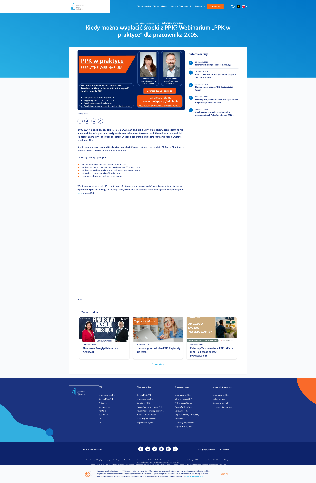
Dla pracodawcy (160, 6)
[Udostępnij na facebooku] (81, 121)
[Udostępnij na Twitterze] (87, 121)
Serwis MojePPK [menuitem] (106, 399)
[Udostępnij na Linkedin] (94, 121)
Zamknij (224, 474)
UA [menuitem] (100, 419)
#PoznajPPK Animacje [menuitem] (146, 415)
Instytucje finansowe (178, 6)
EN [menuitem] (100, 423)
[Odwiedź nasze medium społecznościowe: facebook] (140, 449)
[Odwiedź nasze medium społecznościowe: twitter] (154, 449)
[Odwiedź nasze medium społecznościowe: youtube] (161, 449)
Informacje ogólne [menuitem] (107, 395)
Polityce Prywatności (194, 477)
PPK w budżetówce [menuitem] (183, 403)
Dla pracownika (144, 6)
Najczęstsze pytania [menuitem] (145, 423)
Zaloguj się (215, 6)
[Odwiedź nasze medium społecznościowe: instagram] (168, 449)
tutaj (80, 193)
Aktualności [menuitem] (104, 403)
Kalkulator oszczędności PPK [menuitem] (149, 407)
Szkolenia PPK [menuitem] (143, 403)
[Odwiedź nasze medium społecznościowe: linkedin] (147, 449)
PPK (100, 387)
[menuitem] (144, 6)
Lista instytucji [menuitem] (219, 399)
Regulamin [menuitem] (224, 450)
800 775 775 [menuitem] (104, 415)
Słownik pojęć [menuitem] (105, 407)
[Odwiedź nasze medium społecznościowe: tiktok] (175, 449)
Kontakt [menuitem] (102, 411)
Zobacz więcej (158, 364)
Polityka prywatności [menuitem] (206, 450)
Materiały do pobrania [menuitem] (146, 419)
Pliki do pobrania (197, 6)
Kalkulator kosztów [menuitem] (183, 407)
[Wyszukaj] (233, 6)
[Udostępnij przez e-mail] (101, 121)
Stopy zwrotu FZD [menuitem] (221, 403)
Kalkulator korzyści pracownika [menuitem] (151, 411)
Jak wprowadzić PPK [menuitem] (184, 399)
